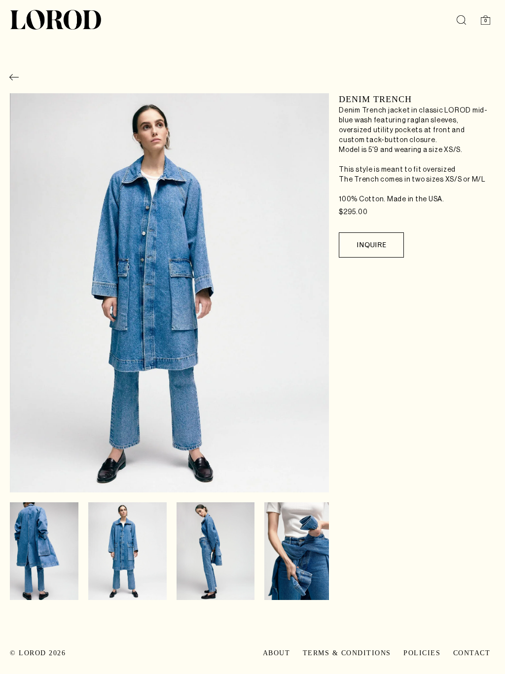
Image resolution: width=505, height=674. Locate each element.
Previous (24, 300)
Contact (472, 653)
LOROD (32, 653)
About (276, 653)
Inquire (371, 245)
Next (316, 300)
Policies (421, 653)
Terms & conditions (347, 653)
